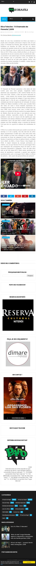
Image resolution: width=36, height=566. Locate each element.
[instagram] (29, 2)
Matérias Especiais (21, 502)
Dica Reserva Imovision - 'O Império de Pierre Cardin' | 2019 (16, 230)
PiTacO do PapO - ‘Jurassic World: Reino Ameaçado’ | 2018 (22, 543)
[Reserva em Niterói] (18, 330)
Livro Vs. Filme (6, 509)
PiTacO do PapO (6, 499)
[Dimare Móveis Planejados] (18, 366)
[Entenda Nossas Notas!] (16, 467)
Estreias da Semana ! (8, 506)
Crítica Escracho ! (20, 509)
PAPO (3, 518)
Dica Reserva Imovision (8, 515)
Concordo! (29, 562)
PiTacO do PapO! (22, 499)
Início (4, 19)
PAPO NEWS (5, 512)
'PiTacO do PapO (24, 515)
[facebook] (32, 2)
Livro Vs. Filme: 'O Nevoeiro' (19, 526)
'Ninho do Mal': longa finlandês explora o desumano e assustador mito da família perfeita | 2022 (22, 536)
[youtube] (34, 2)
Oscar (21, 506)
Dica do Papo (30, 32)
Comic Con (16, 512)
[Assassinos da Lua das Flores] (18, 419)
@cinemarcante (16, 35)
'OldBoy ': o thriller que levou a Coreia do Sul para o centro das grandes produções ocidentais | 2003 (18, 213)
